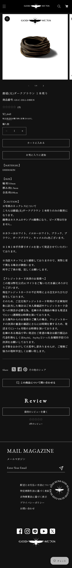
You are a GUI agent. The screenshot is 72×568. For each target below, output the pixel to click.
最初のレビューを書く (36, 412)
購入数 (6, 124)
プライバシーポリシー (32, 503)
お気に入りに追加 (36, 155)
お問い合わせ (27, 509)
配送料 (9, 119)
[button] (4, 6)
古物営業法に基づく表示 (33, 497)
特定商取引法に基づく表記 (34, 491)
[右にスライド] (43, 85)
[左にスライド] (28, 85)
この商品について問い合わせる (37, 383)
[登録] (61, 468)
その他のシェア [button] (37, 370)
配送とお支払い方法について (36, 485)
